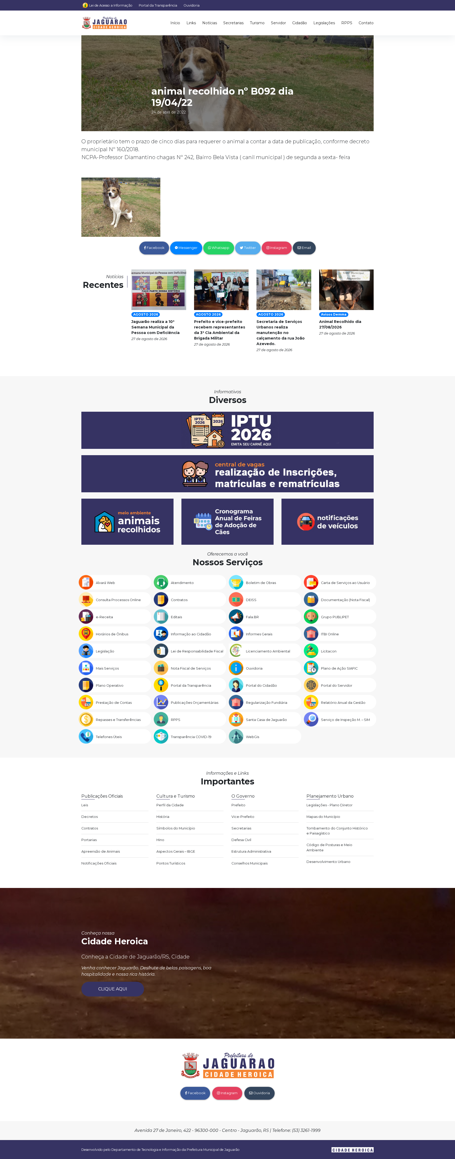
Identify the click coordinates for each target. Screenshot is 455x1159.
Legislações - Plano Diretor (329, 805)
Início (175, 23)
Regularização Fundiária (266, 703)
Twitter (249, 248)
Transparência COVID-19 (191, 737)
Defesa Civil (241, 840)
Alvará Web (105, 583)
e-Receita (104, 617)
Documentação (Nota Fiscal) (345, 600)
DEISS (251, 600)
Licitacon (329, 651)
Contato (366, 23)
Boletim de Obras (261, 583)
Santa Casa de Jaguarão (266, 720)
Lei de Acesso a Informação (110, 5)
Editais (176, 617)
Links (191, 23)
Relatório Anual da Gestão (343, 703)
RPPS (346, 23)
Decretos (89, 817)
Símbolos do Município (175, 828)
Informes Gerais (259, 634)
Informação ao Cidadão (191, 634)
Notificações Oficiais (98, 863)
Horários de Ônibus (112, 634)
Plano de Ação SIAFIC (339, 668)
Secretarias (233, 23)
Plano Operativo (109, 685)
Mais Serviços (107, 668)
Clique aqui (112, 988)
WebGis (252, 737)
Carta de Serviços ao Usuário (345, 583)
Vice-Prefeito (242, 817)
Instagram (278, 248)
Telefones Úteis (109, 737)
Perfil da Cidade (170, 805)
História (162, 817)
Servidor (278, 23)
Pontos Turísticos (170, 863)
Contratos (179, 600)
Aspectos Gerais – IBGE (175, 851)
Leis (84, 805)
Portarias (89, 840)
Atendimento (182, 583)
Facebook (155, 248)
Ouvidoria (192, 5)
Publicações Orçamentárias (194, 703)
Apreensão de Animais (100, 851)
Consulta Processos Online (118, 600)
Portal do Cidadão (261, 685)
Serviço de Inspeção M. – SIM (345, 720)
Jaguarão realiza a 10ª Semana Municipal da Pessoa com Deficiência (155, 327)
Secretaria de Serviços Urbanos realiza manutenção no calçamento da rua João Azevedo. (280, 332)
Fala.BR (252, 617)
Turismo (257, 23)
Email (306, 248)
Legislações (324, 23)
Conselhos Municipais (249, 863)
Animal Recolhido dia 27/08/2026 (340, 324)
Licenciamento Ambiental (268, 651)
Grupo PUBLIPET (335, 617)
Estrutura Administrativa (251, 851)
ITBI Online (330, 634)
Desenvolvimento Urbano (328, 862)
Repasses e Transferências (118, 720)
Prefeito (238, 805)
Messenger (187, 248)
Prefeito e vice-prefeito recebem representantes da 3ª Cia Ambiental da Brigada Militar (219, 330)
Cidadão (299, 23)
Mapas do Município (323, 817)
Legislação (105, 651)
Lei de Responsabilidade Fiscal (197, 651)
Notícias (209, 23)
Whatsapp (220, 248)
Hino (160, 840)
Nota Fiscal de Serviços (191, 668)
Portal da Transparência (158, 5)
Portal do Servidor (336, 685)
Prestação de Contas (114, 703)
